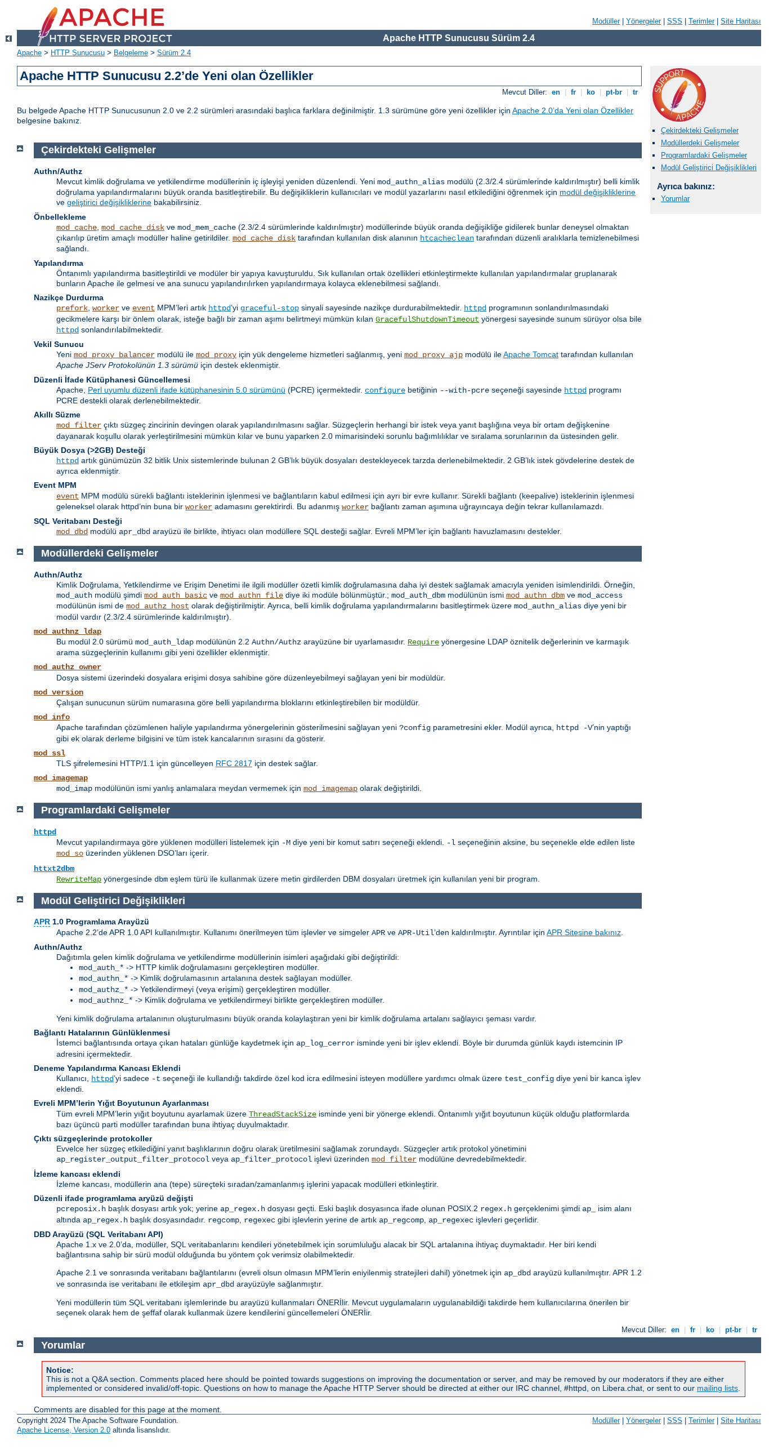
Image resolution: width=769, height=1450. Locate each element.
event (143, 308)
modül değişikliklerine (598, 192)
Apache (29, 52)
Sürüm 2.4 (174, 52)
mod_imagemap (61, 777)
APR (42, 921)
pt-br (613, 92)
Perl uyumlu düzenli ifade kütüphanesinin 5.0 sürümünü (186, 389)
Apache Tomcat (530, 354)
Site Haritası (741, 21)
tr (635, 92)
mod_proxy (216, 354)
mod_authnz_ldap (67, 631)
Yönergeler (643, 21)
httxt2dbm (54, 868)
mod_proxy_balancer (114, 354)
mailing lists (717, 1388)
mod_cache (76, 227)
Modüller (606, 21)
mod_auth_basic (175, 595)
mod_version (58, 692)
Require (423, 642)
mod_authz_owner (67, 666)
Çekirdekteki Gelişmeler (700, 130)
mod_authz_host (157, 606)
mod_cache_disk (132, 227)
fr (573, 92)
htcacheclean (447, 238)
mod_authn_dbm (535, 595)
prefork (72, 308)
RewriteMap (78, 879)
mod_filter (78, 425)
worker (105, 308)
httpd (219, 308)
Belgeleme (131, 52)
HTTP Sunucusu (78, 52)
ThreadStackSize (282, 1114)
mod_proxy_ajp (433, 354)
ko (590, 92)
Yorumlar (675, 198)
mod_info (52, 717)
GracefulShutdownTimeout (427, 319)
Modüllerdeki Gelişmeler (700, 143)
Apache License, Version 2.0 (63, 1430)
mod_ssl (49, 753)
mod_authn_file (251, 595)
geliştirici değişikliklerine (109, 202)
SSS (674, 21)
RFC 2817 (234, 763)
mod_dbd (72, 531)
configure (385, 390)
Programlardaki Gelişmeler (704, 155)
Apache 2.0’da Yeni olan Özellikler (572, 110)
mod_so (69, 853)
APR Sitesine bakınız (584, 932)
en (555, 92)
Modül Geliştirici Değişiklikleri (709, 167)
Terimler (701, 21)
